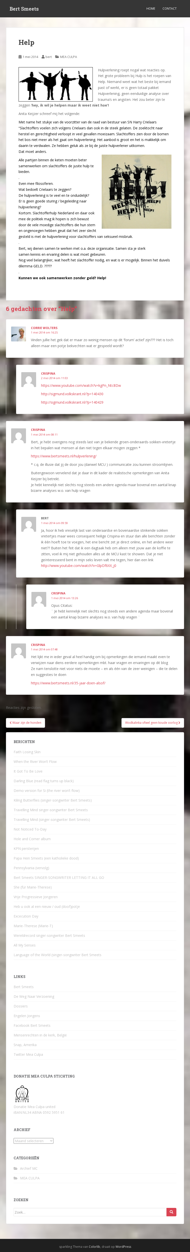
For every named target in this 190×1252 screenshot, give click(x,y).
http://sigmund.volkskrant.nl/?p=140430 (72, 393)
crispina (38, 430)
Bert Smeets (24, 8)
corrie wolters (44, 328)
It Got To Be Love (28, 771)
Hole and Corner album (32, 838)
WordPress (123, 1247)
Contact (170, 8)
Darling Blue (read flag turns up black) (44, 781)
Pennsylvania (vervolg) (31, 867)
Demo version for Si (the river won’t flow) (47, 790)
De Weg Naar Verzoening (34, 996)
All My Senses (25, 945)
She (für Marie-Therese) (33, 887)
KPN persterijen (26, 848)
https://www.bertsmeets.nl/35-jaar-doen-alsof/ (68, 683)
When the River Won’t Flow (35, 761)
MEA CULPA (68, 57)
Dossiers (21, 1006)
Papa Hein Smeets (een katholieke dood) (46, 858)
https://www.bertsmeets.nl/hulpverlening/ (63, 456)
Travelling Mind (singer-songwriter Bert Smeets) (52, 819)
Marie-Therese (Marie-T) (33, 925)
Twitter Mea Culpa (28, 1054)
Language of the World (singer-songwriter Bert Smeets (57, 954)
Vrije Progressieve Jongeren (36, 896)
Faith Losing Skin (27, 752)
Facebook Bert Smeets (32, 1025)
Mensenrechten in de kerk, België (40, 1035)
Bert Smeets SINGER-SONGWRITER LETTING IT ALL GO (59, 877)
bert (49, 57)
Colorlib (94, 1247)
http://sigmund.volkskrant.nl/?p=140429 (72, 402)
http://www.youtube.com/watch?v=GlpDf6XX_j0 (78, 565)
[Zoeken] (171, 1212)
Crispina (48, 373)
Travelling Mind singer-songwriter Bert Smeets (51, 809)
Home (150, 8)
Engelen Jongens (27, 1015)
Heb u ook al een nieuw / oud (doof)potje (47, 906)
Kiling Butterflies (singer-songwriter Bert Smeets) (53, 800)
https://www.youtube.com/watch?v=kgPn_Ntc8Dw (81, 385)
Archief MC (29, 1168)
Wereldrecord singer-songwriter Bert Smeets (49, 935)
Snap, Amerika (25, 1044)
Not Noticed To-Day (30, 829)
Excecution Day (26, 916)
